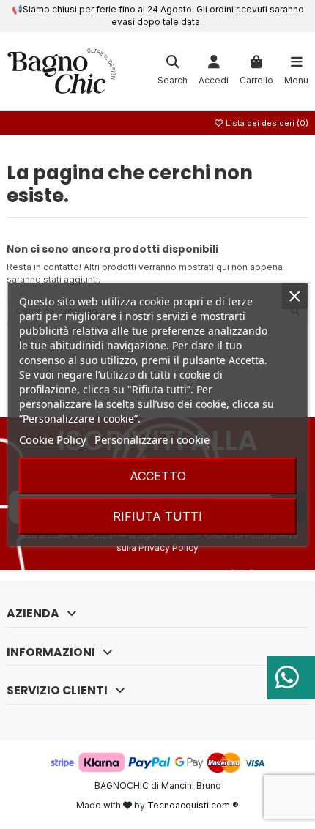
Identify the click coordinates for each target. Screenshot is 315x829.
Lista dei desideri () (265, 123)
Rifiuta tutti (157, 516)
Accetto (158, 476)
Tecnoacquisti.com (188, 805)
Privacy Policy (168, 547)
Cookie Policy (52, 439)
